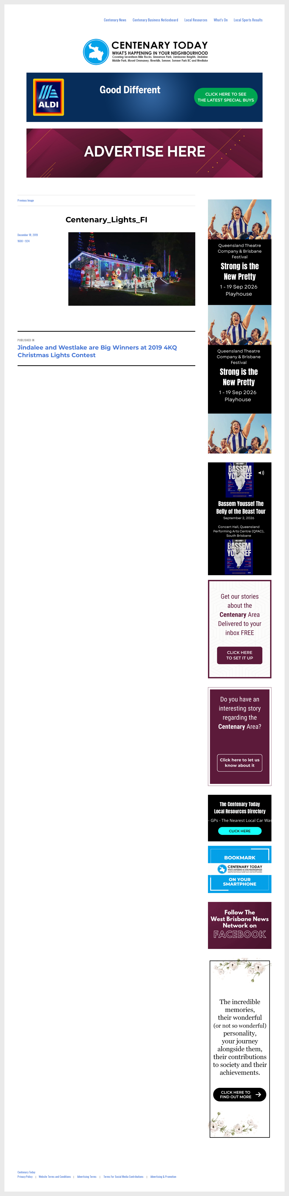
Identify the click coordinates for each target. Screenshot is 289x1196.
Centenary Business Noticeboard (155, 19)
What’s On (221, 19)
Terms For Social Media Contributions (123, 1176)
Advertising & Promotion (163, 1176)
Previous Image (26, 200)
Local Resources (195, 19)
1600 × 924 (24, 241)
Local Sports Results (248, 19)
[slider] (244, 571)
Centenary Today (26, 1172)
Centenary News (115, 19)
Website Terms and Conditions (55, 1176)
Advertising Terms (86, 1176)
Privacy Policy (25, 1176)
